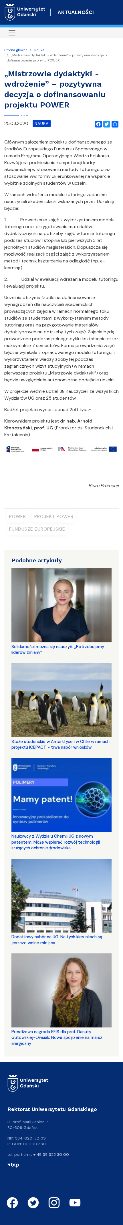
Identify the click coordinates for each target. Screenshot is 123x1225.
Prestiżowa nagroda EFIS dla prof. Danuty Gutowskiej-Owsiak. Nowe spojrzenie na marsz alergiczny (56, 1037)
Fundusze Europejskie (37, 529)
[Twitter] (105, 123)
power (17, 516)
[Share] (113, 123)
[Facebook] (97, 123)
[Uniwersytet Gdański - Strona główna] (25, 12)
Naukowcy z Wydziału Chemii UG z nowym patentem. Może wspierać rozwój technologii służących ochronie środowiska (55, 842)
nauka (42, 123)
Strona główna (15, 50)
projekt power (54, 516)
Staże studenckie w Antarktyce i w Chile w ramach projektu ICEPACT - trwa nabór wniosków (60, 744)
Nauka (39, 50)
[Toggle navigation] (12, 32)
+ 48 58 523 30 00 (51, 1154)
